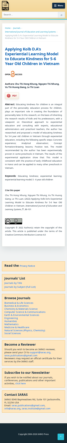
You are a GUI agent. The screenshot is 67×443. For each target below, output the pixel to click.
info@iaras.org (12, 408)
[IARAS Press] (5, 5)
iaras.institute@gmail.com (36, 408)
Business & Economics (16, 305)
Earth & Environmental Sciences (21, 315)
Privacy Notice (27, 265)
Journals (16, 28)
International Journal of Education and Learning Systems (30, 32)
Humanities (10, 321)
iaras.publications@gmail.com (20, 355)
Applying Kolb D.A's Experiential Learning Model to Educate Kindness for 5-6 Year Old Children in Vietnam (32, 56)
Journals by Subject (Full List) (20, 286)
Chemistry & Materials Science (21, 308)
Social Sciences (12, 333)
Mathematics (11, 324)
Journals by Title (13, 282)
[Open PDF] (13, 74)
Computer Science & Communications (25, 311)
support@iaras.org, (40, 352)
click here (20, 383)
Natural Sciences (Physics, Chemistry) (24, 330)
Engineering (11, 318)
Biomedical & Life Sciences (18, 302)
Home (8, 28)
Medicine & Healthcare (16, 327)
